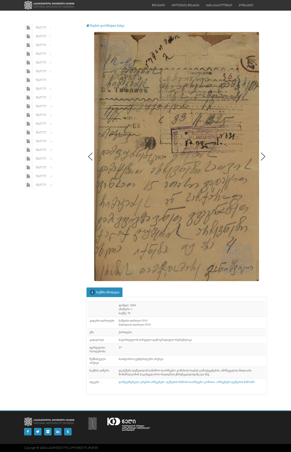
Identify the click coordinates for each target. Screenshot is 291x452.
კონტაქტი (246, 5)
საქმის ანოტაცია (107, 292)
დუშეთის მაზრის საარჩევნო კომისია (190, 382)
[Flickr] (48, 431)
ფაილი (43, 27)
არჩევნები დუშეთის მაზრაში (235, 382)
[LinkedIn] (58, 431)
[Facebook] (28, 431)
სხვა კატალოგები (219, 5)
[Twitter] (38, 431)
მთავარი (158, 5)
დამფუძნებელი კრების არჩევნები (142, 382)
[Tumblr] (68, 431)
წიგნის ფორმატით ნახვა (106, 25)
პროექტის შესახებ (185, 5)
